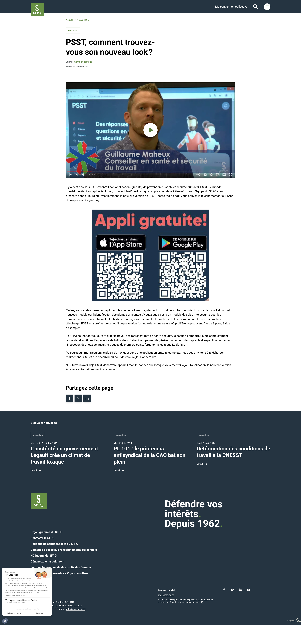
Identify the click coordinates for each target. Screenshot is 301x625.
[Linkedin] (240, 590)
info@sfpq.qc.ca (74, 609)
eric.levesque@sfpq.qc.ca (69, 605)
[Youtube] (249, 590)
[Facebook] (224, 590)
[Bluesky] (232, 590)
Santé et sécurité (83, 61)
